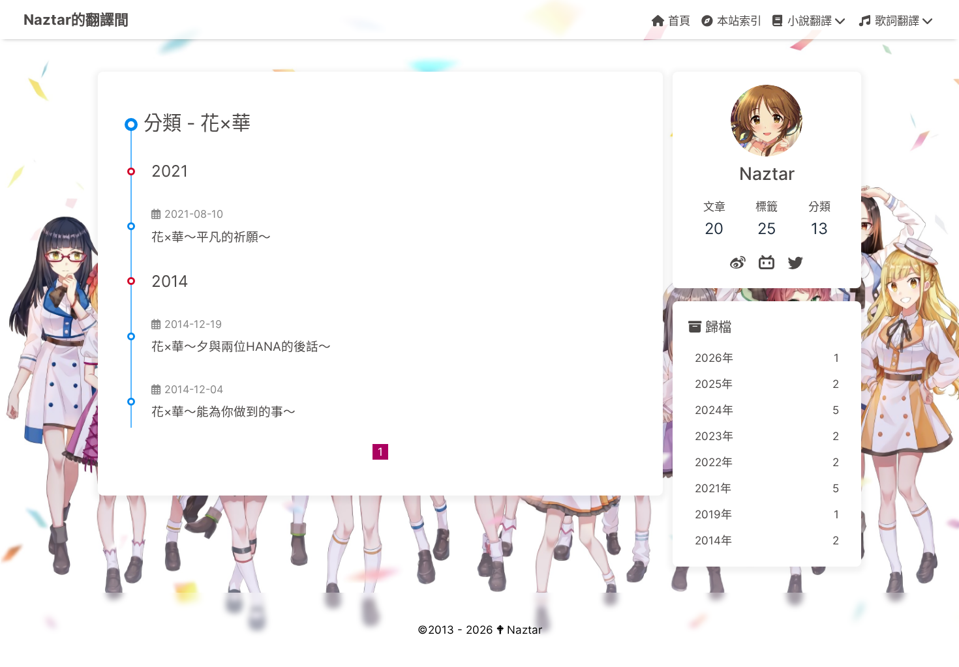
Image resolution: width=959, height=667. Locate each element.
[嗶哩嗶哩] (766, 263)
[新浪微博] (738, 263)
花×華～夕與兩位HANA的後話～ (241, 346)
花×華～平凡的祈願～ (211, 237)
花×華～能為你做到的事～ (223, 411)
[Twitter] (795, 263)
